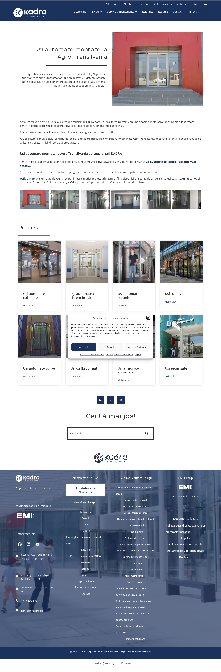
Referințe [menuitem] (147, 11)
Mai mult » (29, 305)
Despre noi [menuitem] (80, 11)
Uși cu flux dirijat (83, 368)
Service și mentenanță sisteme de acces (84, 540)
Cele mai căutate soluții (168, 4)
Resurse (85, 549)
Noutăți (128, 4)
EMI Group (111, 4)
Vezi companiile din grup (185, 496)
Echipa (144, 4)
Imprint (138, 354)
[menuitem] (97, 11)
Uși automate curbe (39, 368)
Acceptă (83, 347)
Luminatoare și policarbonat (135, 544)
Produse (85, 530)
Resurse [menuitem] (163, 11)
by (143, 652)
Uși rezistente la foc (135, 525)
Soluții (85, 518)
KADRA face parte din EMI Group (33, 505)
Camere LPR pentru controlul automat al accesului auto (131, 591)
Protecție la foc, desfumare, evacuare (131, 629)
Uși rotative (174, 293)
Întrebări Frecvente (85, 587)
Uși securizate (176, 368)
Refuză (110, 347)
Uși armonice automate (128, 370)
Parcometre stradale (135, 575)
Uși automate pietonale (135, 500)
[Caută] (147, 433)
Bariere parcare (135, 582)
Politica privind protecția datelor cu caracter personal (185, 529)
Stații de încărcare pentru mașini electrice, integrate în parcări (133, 604)
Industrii (85, 524)
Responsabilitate (85, 581)
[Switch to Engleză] (195, 4)
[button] (148, 318)
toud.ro (147, 652)
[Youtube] (37, 544)
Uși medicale (136, 563)
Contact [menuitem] (177, 11)
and (129, 652)
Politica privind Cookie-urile (92, 354)
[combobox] (197, 12)
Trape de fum (135, 531)
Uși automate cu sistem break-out (84, 295)
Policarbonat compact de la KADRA (135, 550)
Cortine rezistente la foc (136, 556)
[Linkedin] (28, 544)
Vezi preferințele (137, 347)
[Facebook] (20, 544)
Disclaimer (185, 557)
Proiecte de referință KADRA (85, 556)
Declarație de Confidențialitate (119, 354)
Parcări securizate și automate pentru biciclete (132, 616)
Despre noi (85, 511)
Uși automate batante (128, 295)
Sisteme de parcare (135, 537)
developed (136, 652)
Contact (85, 593)
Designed (123, 652)
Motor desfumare (135, 638)
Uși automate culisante (34, 295)
